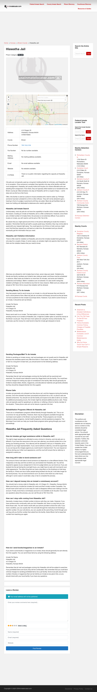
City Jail (20, 55)
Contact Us (88, 689)
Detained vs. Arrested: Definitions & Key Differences (83, 312)
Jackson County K (83, 190)
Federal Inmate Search (37, 4)
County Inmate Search (54, 4)
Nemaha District (82, 244)
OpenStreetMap (58, 124)
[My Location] (51, 100)
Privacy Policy (78, 689)
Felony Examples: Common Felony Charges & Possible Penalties (83, 326)
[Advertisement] (48, 26)
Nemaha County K (83, 179)
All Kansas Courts (81, 296)
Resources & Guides (84, 9)
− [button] (8, 100)
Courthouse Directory (84, 4)
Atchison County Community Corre (83, 202)
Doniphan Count (82, 168)
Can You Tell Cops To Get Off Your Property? (83, 318)
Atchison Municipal (83, 283)
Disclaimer (68, 689)
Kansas (13, 43)
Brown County (22, 43)
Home (6, 43)
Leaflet (46, 124)
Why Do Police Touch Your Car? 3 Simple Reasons (83, 344)
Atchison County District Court (82, 271)
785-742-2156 (26, 145)
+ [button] (8, 97)
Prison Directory (69, 4)
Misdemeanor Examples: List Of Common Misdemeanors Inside (83, 335)
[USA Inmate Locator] (12, 7)
